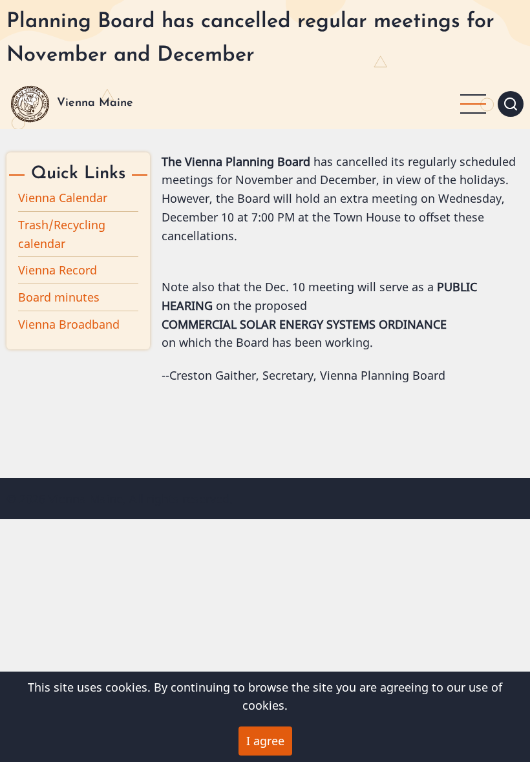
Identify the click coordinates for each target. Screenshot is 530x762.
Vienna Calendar (62, 197)
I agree (265, 740)
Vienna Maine (95, 103)
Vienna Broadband (69, 324)
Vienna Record (57, 270)
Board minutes (59, 297)
